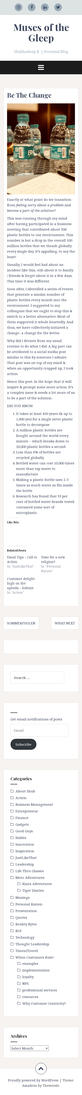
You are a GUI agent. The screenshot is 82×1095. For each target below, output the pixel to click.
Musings (22, 897)
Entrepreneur (26, 811)
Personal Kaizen (28, 904)
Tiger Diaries (33, 890)
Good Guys (24, 831)
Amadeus (29, 1085)
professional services (39, 990)
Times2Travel (26, 950)
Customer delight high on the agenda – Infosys (21, 583)
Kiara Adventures (37, 883)
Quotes (21, 917)
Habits (20, 837)
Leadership (24, 864)
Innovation (24, 844)
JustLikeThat (26, 857)
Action (20, 797)
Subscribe (23, 744)
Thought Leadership (32, 944)
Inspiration (24, 851)
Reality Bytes (26, 924)
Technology (24, 937)
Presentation (26, 910)
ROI (18, 930)
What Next (65, 623)
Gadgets (22, 824)
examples (30, 963)
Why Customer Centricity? (44, 1003)
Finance (21, 817)
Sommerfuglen (21, 623)
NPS (25, 983)
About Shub (25, 791)
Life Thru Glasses (29, 871)
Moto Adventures (29, 877)
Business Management (34, 804)
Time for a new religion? (53, 559)
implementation (36, 970)
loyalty (28, 976)
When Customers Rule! (34, 957)
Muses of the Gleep (41, 32)
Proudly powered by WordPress (33, 1080)
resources (30, 996)
